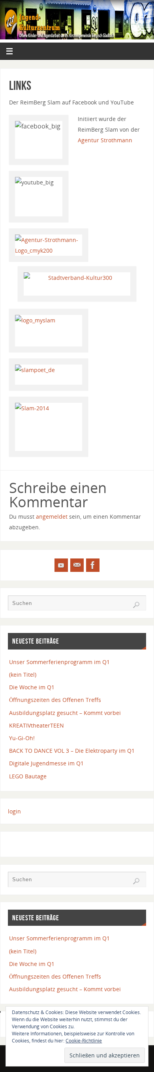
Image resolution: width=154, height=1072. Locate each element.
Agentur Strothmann (105, 140)
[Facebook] (93, 565)
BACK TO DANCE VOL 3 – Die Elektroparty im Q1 (72, 750)
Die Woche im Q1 (31, 687)
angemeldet (52, 516)
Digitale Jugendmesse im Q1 (46, 763)
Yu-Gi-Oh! (22, 738)
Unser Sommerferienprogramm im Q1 (59, 662)
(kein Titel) (22, 674)
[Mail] (77, 565)
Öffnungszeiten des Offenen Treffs (55, 700)
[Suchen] (136, 605)
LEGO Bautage (28, 776)
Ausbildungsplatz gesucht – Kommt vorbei (65, 713)
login (14, 811)
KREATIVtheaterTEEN (36, 725)
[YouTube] (61, 565)
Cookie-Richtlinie (84, 1040)
